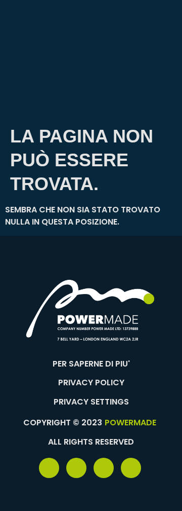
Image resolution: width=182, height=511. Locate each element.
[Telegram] (76, 468)
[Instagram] (131, 468)
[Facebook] (49, 468)
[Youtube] (104, 468)
